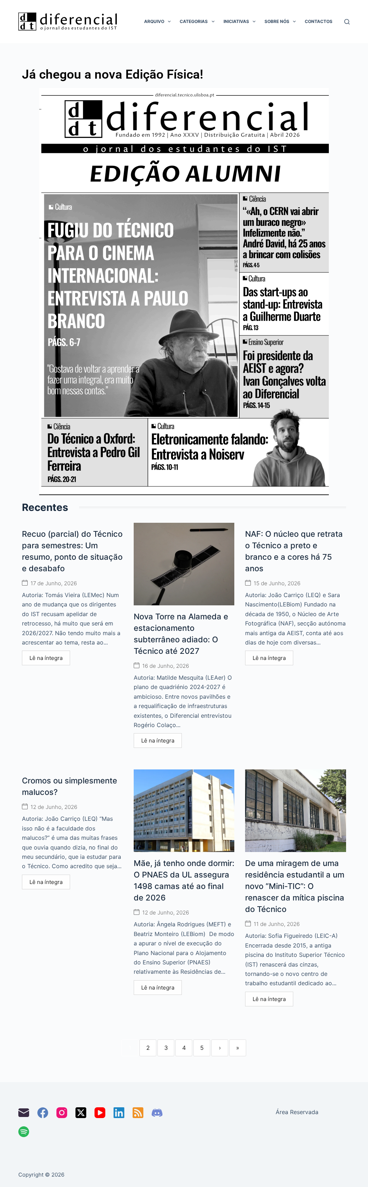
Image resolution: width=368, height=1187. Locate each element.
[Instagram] (61, 1112)
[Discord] (157, 1112)
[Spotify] (23, 1131)
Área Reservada (297, 1112)
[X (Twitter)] (80, 1112)
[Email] (23, 1112)
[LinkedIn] (119, 1112)
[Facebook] (42, 1112)
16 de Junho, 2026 (165, 666)
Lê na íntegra (46, 658)
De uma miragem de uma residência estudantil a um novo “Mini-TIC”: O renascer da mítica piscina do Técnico (294, 886)
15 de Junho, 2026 (277, 583)
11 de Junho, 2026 (277, 924)
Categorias (194, 21)
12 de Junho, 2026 (54, 807)
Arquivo (154, 21)
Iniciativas (236, 21)
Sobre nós (276, 21)
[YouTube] (100, 1112)
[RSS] (138, 1112)
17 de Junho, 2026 (54, 583)
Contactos (318, 21)
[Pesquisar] (347, 21)
